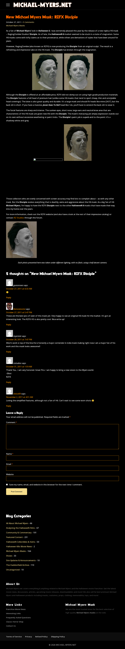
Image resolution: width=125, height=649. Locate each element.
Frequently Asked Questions (18, 617)
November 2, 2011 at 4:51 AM (19, 397)
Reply (8, 297)
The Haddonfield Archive (17, 565)
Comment (11, 422)
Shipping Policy (58, 636)
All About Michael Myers (17, 523)
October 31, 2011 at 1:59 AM (19, 366)
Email (9, 464)
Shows (9, 555)
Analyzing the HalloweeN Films (20, 528)
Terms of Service (14, 636)
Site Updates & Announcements (21, 560)
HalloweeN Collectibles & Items (20, 542)
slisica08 (17, 393)
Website (10, 474)
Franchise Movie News (16, 609)
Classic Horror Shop (14, 621)
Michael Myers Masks (15, 25)
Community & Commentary (18, 532)
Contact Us (11, 626)
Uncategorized (13, 569)
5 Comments (28, 22)
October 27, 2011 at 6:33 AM (19, 288)
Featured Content (14, 537)
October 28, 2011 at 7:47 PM (19, 339)
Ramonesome (19, 309)
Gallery (11, 4)
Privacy (28, 636)
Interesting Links (13, 613)
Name (9, 454)
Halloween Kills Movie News (19, 546)
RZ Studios (19, 217)
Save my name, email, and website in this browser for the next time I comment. (45, 484)
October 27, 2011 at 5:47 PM (19, 312)
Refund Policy (41, 636)
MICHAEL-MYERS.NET (66, 645)
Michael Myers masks (86, 612)
